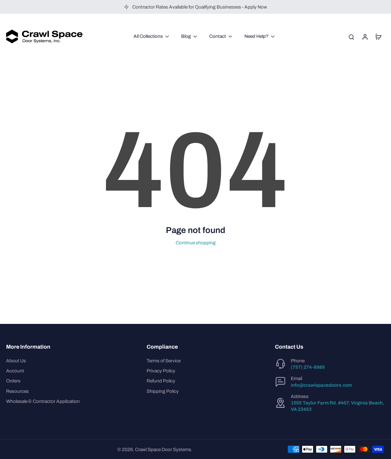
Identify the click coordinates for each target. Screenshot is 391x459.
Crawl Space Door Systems (163, 449)
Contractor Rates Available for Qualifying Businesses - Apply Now (199, 6)
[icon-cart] (378, 36)
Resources (17, 391)
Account (15, 370)
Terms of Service (164, 360)
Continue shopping (196, 242)
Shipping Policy (163, 391)
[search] (351, 36)
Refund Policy (161, 380)
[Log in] (364, 36)
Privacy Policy (161, 370)
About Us (16, 360)
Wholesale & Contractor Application (43, 401)
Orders (13, 380)
